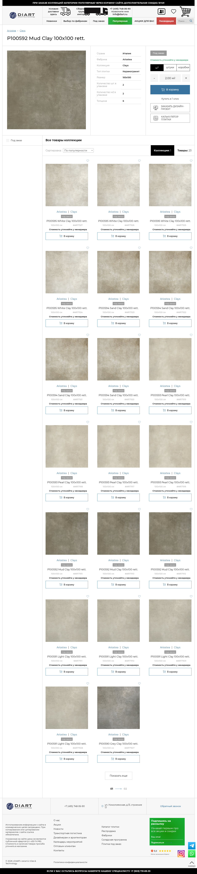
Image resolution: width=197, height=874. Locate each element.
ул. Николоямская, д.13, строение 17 (123, 806)
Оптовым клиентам (65, 846)
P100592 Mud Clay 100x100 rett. (66, 569)
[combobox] (78, 150)
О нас (57, 820)
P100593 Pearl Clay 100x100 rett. (170, 395)
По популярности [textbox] (75, 150)
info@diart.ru (120, 14)
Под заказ (99, 21)
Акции (57, 824)
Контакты (59, 850)
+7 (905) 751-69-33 (140, 871)
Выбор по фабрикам (75, 21)
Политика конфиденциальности (70, 862)
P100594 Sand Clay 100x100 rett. (118, 308)
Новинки (51, 21)
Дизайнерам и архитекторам (70, 837)
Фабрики (107, 835)
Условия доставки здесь (53, 11)
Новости (58, 829)
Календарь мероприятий (68, 842)
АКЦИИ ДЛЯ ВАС (144, 21)
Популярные (120, 21)
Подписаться (157, 842)
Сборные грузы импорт (81, 11)
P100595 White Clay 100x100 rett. (66, 221)
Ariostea (11, 30)
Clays (22, 30)
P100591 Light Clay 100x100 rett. (66, 656)
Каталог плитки (110, 826)
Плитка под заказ (111, 844)
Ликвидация (166, 21)
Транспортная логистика (68, 833)
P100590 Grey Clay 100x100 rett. (118, 743)
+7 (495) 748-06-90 (120, 8)
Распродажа (109, 831)
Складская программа (114, 839)
